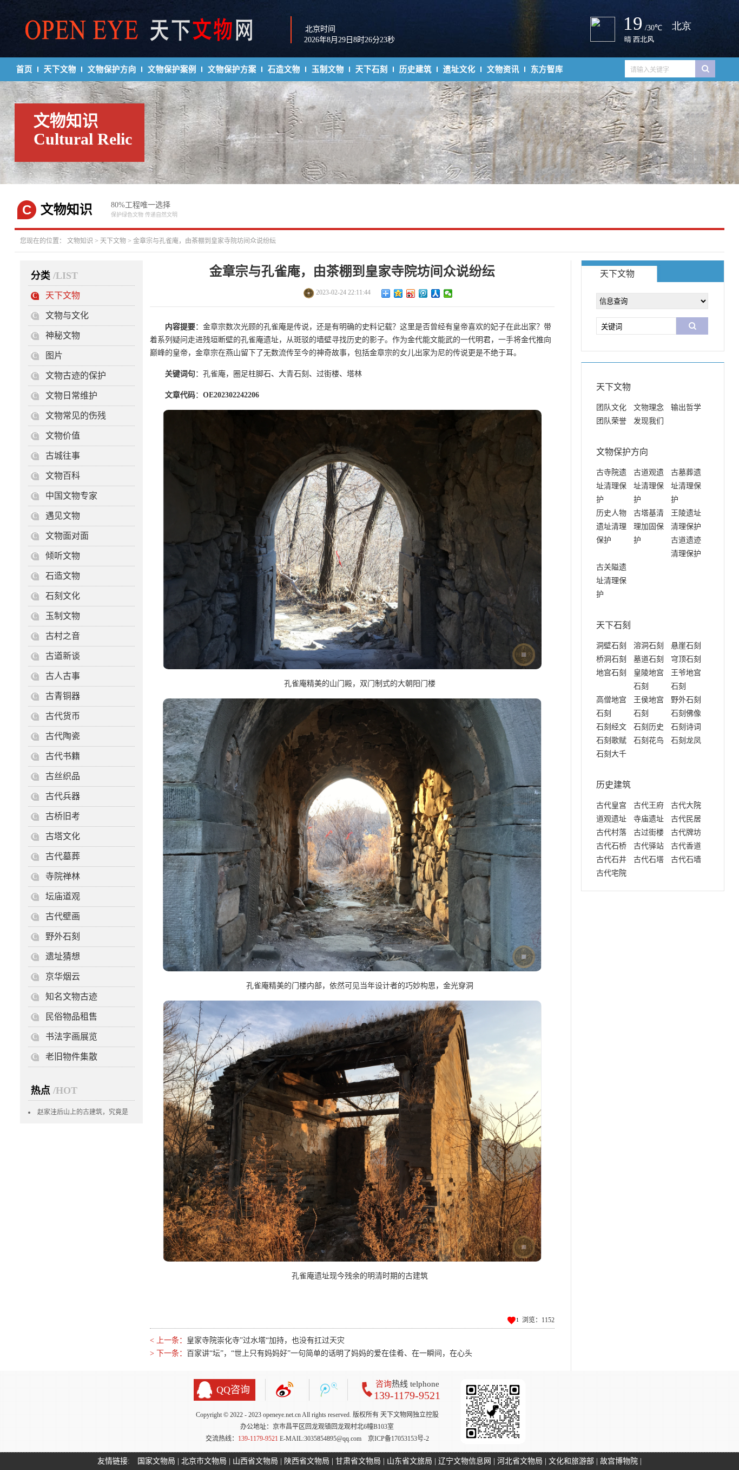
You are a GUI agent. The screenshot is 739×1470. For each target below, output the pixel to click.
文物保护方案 (232, 69)
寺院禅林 (62, 876)
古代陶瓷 (62, 736)
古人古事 (62, 676)
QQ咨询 (233, 1389)
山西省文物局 (255, 1461)
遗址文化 (459, 69)
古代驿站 (649, 846)
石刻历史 (649, 727)
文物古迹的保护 (75, 375)
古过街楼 (649, 832)
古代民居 (686, 819)
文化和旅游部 (571, 1461)
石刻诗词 (686, 727)
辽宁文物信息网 (464, 1461)
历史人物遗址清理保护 (611, 526)
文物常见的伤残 (75, 415)
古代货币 (62, 716)
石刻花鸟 (649, 740)
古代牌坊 (686, 832)
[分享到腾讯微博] (423, 293)
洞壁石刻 (611, 646)
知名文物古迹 (71, 996)
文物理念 (649, 407)
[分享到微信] (448, 293)
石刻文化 (62, 595)
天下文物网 (145, 30)
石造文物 (284, 69)
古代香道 (686, 846)
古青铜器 (62, 696)
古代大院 (686, 805)
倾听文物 (62, 555)
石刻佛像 (686, 713)
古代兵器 (62, 796)
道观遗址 (611, 819)
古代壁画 (62, 916)
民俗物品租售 (71, 1016)
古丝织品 (62, 776)
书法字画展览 (71, 1036)
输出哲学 (686, 407)
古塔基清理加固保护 (649, 526)
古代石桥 (611, 846)
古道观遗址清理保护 (649, 486)
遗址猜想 (62, 956)
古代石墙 (686, 859)
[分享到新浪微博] (410, 293)
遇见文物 (62, 515)
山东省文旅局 (409, 1461)
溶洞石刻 (649, 646)
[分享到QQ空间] (398, 293)
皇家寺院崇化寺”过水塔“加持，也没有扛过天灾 (266, 1340)
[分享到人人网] (435, 293)
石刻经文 (611, 727)
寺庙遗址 (649, 819)
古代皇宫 (611, 805)
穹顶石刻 (686, 659)
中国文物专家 (71, 495)
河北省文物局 (520, 1461)
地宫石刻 (611, 673)
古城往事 (62, 455)
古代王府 (649, 805)
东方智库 (547, 69)
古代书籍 (62, 756)
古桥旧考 (62, 816)
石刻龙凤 (686, 740)
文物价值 (62, 435)
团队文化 (611, 407)
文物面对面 (67, 535)
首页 (24, 69)
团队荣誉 (611, 421)
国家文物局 (156, 1461)
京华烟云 (62, 976)
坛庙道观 (62, 896)
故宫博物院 (619, 1461)
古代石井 (611, 859)
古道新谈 (62, 656)
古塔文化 (62, 836)
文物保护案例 (172, 69)
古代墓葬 (62, 856)
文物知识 (80, 241)
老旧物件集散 (71, 1056)
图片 (54, 355)
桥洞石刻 (611, 659)
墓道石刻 (649, 659)
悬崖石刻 (686, 646)
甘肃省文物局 (358, 1461)
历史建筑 (415, 69)
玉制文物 (328, 69)
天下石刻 (371, 69)
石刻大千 (611, 754)
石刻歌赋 (611, 740)
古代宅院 (611, 873)
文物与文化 (67, 315)
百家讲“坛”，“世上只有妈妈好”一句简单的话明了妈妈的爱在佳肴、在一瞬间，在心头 (329, 1353)
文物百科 (62, 475)
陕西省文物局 (306, 1461)
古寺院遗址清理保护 (611, 486)
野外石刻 (62, 936)
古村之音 (62, 636)
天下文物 (60, 69)
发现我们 (649, 421)
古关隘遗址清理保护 (611, 580)
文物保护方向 (112, 69)
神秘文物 (62, 335)
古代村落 (611, 832)
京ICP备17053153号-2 (398, 1438)
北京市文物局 (204, 1461)
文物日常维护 (71, 395)
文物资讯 (503, 69)
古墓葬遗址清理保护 (686, 486)
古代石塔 (649, 859)
